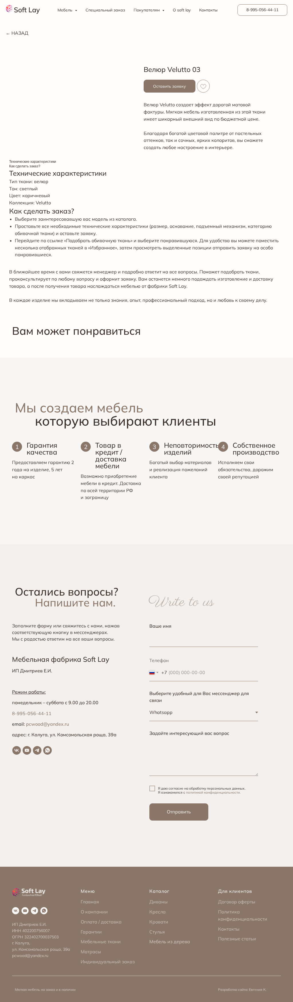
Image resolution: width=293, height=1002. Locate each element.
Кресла (157, 912)
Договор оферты (236, 902)
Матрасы (91, 951)
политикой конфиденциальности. (213, 792)
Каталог (159, 891)
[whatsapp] (47, 750)
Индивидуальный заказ (108, 961)
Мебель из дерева (169, 941)
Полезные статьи (237, 939)
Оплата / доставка (101, 922)
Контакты (208, 10)
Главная (90, 902)
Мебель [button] (66, 10)
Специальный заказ (105, 10)
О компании (94, 912)
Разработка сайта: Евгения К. (242, 989)
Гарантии (91, 932)
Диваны (158, 902)
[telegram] (37, 750)
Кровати (158, 922)
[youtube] (27, 750)
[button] (169, 86)
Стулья (157, 932)
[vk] (16, 750)
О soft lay (182, 10)
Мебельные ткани (101, 941)
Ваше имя (160, 626)
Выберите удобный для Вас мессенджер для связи (199, 696)
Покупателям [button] (147, 10)
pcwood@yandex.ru (47, 724)
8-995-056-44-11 (32, 713)
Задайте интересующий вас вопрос (189, 733)
